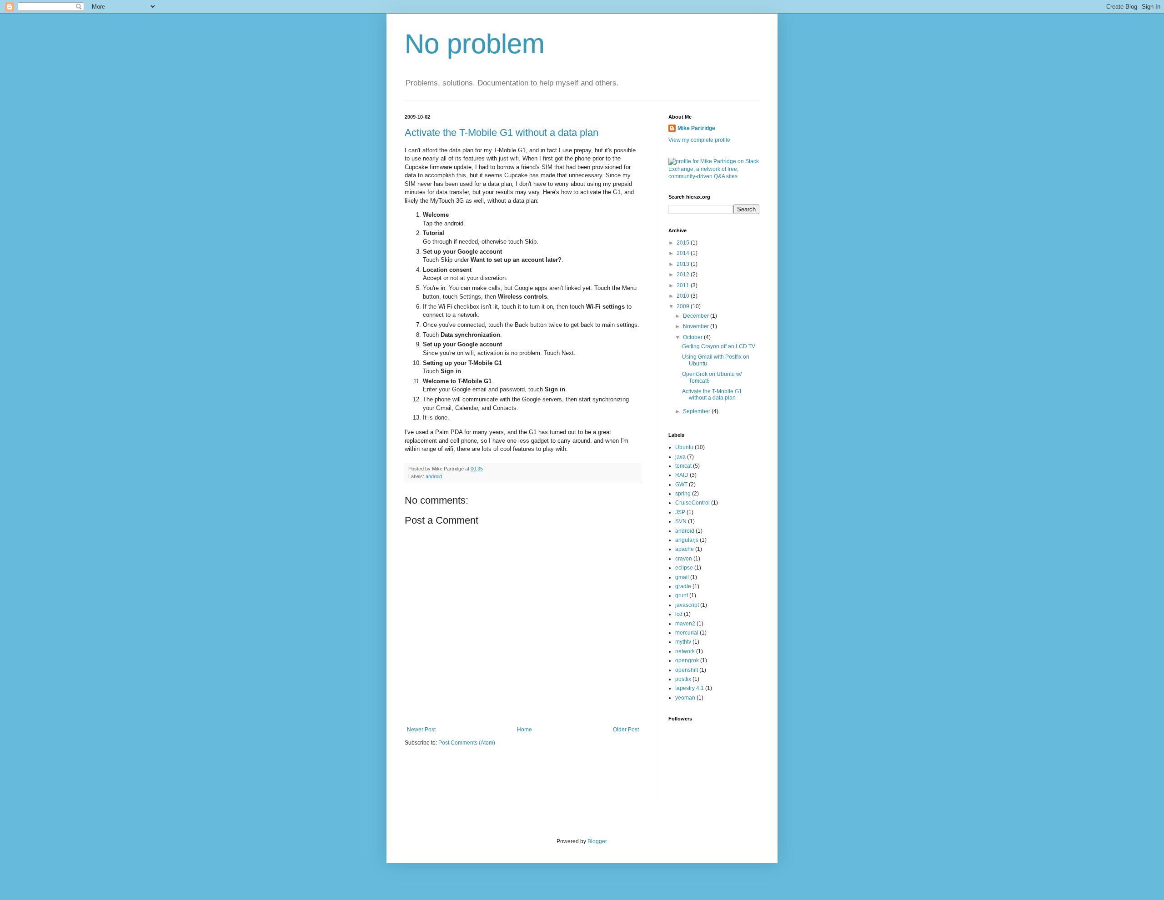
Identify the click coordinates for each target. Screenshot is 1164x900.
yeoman (685, 698)
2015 (684, 243)
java (680, 457)
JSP (680, 512)
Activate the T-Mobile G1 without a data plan (501, 132)
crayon (683, 558)
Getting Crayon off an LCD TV (718, 346)
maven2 (685, 623)
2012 (684, 274)
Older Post (626, 729)
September (697, 411)
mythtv (683, 642)
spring (683, 493)
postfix (683, 679)
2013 (684, 264)
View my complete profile (699, 140)
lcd (678, 614)
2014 (684, 253)
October (693, 337)
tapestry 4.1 (689, 688)
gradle (683, 586)
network (685, 651)
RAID (681, 475)
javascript (687, 605)
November (696, 326)
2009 (684, 306)
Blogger (597, 841)
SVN (681, 521)
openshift (686, 670)
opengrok (687, 660)
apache (684, 549)
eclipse (684, 568)
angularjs (686, 540)
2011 (684, 285)
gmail (682, 577)
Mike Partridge (696, 128)
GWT (681, 484)
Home (524, 729)
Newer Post (421, 729)
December (696, 316)
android (434, 476)
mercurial (686, 633)
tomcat (683, 466)
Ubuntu (684, 447)
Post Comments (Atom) (466, 743)
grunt (681, 595)
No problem (475, 44)
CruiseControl (692, 503)
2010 (684, 296)
